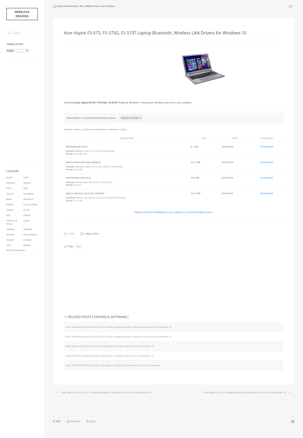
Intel (8, 245)
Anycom (27, 182)
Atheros (10, 193)
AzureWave (28, 193)
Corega (9, 209)
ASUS (8, 188)
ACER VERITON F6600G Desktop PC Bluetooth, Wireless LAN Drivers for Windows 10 (109, 355)
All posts (75, 421)
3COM (9, 177)
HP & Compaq (29, 234)
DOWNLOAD (266, 146)
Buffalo (9, 204)
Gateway (10, 229)
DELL (8, 215)
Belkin (9, 199)
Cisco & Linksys (30, 204)
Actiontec (10, 182)
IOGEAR (27, 245)
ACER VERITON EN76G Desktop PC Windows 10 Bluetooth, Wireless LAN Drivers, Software (112, 365)
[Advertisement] (90, 70)
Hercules (10, 234)
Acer (79, 246)
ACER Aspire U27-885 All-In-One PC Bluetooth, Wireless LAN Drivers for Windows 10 (109, 346)
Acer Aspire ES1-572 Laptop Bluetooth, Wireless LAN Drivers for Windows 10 (245, 392)
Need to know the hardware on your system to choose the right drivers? (173, 212)
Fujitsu (26, 220)
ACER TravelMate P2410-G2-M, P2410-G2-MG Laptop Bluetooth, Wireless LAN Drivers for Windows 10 (118, 336)
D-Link (26, 209)
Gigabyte (27, 229)
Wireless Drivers (22, 14)
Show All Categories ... (16, 250)
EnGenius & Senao (11, 222)
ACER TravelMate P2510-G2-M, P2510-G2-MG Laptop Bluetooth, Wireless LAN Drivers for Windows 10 (118, 327)
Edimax (26, 215)
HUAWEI (10, 239)
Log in (93, 421)
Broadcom (28, 199)
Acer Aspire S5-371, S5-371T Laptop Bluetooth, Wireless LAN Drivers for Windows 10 (106, 392)
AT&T (25, 188)
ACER (71, 233)
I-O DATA (27, 239)
